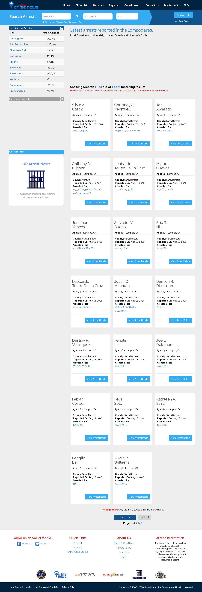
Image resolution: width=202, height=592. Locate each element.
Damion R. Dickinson (165, 283)
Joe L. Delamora (164, 342)
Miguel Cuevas (162, 166)
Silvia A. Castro (78, 107)
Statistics (98, 5)
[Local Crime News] (60, 574)
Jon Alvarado (164, 107)
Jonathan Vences (80, 224)
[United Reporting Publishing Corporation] (41, 574)
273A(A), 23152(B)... (82, 366)
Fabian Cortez (78, 401)
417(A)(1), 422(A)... (165, 189)
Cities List (81, 5)
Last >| (145, 517)
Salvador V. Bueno (123, 224)
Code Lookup (132, 5)
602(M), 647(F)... (81, 130)
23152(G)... (162, 248)
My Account (171, 5)
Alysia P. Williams (121, 460)
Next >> (125, 517)
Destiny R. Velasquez (81, 342)
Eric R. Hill (161, 224)
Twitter (43, 543)
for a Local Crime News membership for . (122, 90)
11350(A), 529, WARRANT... (128, 130)
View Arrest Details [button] (96, 143)
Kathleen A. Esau (166, 401)
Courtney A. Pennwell (124, 107)
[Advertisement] (36, 124)
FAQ (186, 5)
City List (78, 543)
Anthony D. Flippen (81, 166)
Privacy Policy (124, 548)
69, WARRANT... (165, 130)
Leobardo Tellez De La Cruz (129, 166)
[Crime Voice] (160, 574)
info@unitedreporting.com (24, 587)
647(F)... (161, 307)
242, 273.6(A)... (122, 248)
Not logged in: (109, 509)
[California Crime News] (113, 574)
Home (66, 5)
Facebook (26, 543)
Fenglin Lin (120, 342)
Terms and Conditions (49, 587)
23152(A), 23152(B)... (125, 189)
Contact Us (152, 5)
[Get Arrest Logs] (85, 574)
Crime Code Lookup (77, 552)
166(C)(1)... (120, 366)
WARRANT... (163, 366)
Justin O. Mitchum (122, 283)
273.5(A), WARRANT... (83, 248)
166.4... (76, 483)
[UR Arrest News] (139, 574)
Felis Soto (118, 401)
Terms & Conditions (124, 543)
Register (114, 5)
